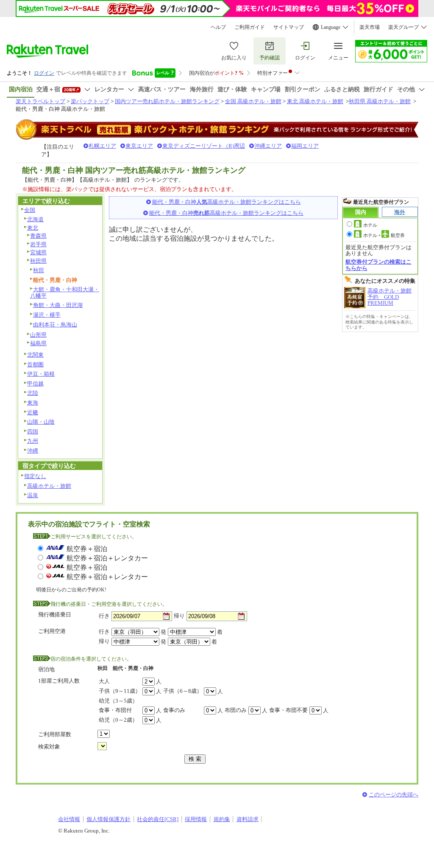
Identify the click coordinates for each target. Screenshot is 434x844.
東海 (32, 402)
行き (104, 616)
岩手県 (38, 244)
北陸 (32, 393)
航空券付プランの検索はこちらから (378, 265)
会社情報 (69, 819)
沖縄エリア (268, 146)
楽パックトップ (90, 101)
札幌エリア (102, 146)
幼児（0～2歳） (118, 720)
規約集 (222, 819)
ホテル (370, 225)
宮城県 (38, 252)
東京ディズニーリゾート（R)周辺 (203, 146)
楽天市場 (369, 27)
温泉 (32, 495)
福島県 (38, 343)
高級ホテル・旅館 (49, 486)
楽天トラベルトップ (40, 101)
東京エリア (139, 146)
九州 (32, 441)
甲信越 (35, 383)
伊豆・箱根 (41, 374)
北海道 (35, 219)
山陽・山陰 (41, 422)
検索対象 (49, 746)
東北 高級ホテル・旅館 (315, 101)
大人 (104, 681)
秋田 (38, 270)
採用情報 (196, 819)
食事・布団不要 (288, 710)
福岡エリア (305, 146)
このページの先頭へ (393, 794)
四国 (32, 431)
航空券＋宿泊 (87, 548)
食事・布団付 (115, 710)
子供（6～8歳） (182, 691)
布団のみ (236, 710)
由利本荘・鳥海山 (55, 324)
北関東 (35, 355)
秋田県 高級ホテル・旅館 (380, 101)
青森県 (38, 236)
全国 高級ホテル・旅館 (253, 101)
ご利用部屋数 (54, 734)
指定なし (35, 476)
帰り (179, 616)
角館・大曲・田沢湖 (58, 305)
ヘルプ (218, 27)
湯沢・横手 (47, 315)
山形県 (38, 335)
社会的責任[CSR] (157, 819)
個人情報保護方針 (108, 819)
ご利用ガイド (249, 27)
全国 (29, 210)
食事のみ (174, 710)
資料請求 (247, 819)
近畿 (32, 412)
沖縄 (32, 450)
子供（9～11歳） (120, 691)
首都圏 (35, 364)
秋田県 (38, 261)
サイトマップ (288, 27)
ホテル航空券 (384, 235)
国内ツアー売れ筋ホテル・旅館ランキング (167, 101)
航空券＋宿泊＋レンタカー (107, 558)
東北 (32, 228)
